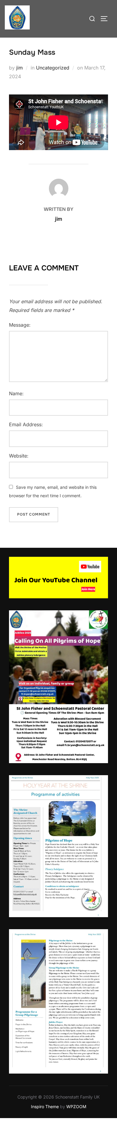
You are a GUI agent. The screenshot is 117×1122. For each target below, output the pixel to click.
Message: (20, 325)
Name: (16, 393)
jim (19, 68)
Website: (18, 456)
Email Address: (26, 424)
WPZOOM (76, 1106)
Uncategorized (52, 68)
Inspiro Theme (45, 1106)
